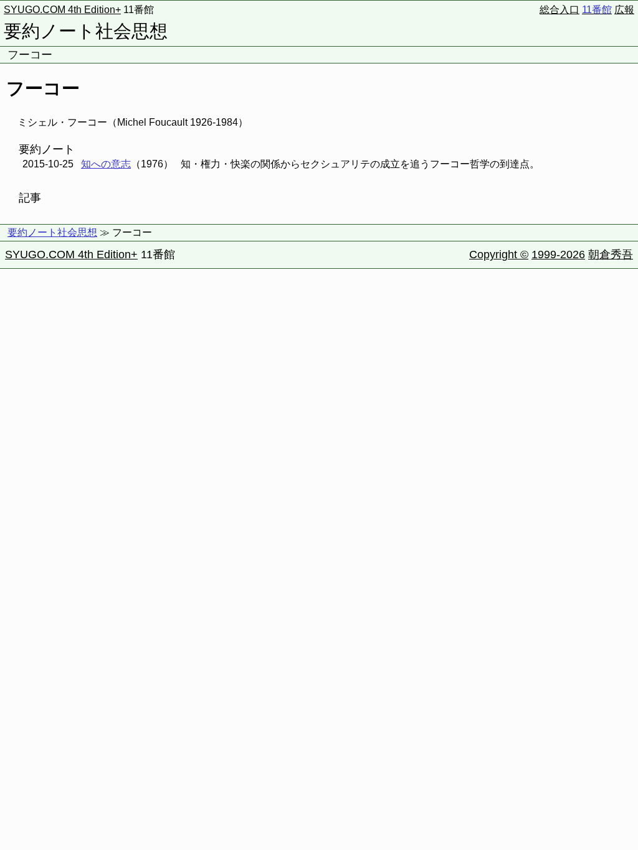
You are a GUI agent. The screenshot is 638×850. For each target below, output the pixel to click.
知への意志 (106, 164)
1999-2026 (558, 254)
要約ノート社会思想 (86, 31)
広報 (624, 9)
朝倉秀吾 (610, 254)
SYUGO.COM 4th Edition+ (62, 9)
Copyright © (498, 254)
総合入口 (559, 9)
